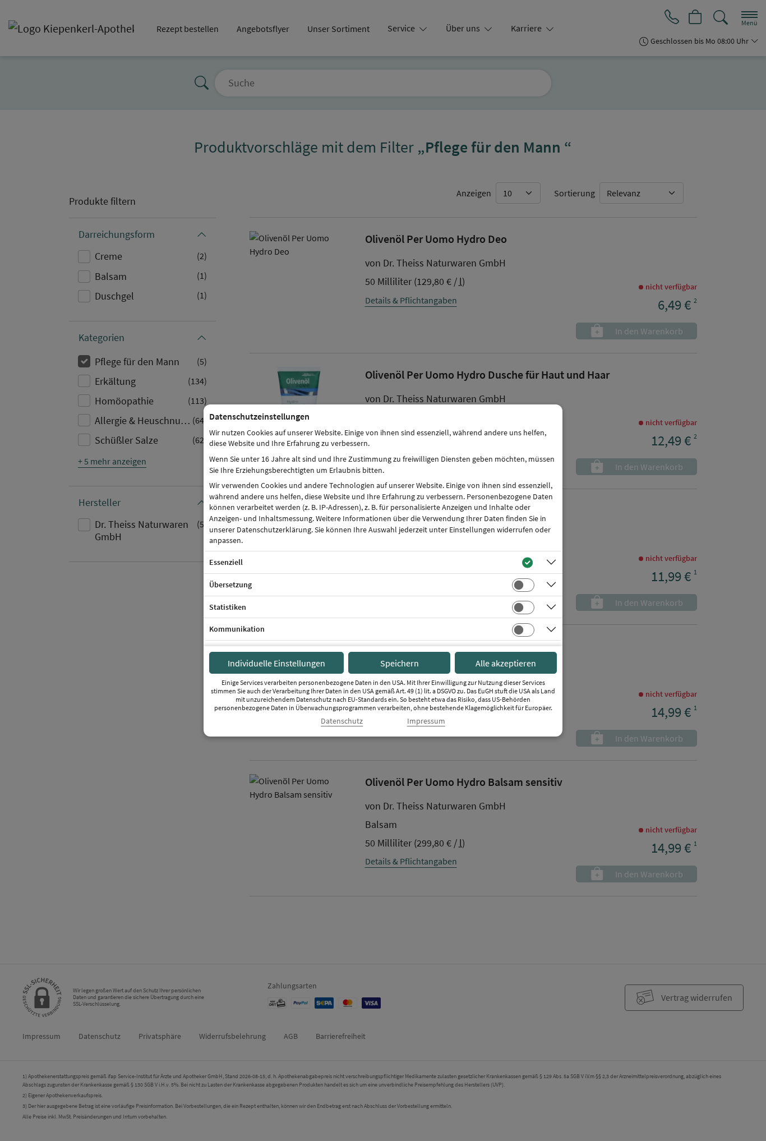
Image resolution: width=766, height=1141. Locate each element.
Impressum (426, 721)
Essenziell (226, 562)
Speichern (399, 663)
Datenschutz (342, 721)
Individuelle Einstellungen (276, 663)
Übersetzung (230, 584)
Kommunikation (237, 629)
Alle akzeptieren (506, 663)
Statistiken (227, 607)
